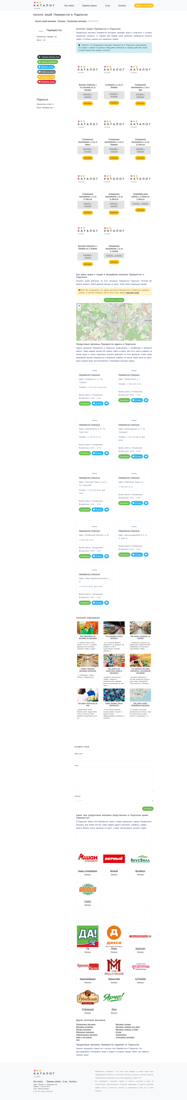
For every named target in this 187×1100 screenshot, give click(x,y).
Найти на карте (47, 72)
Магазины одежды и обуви (127, 1029)
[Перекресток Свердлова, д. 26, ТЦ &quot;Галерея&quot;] (112, 323)
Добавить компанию (144, 5)
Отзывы (98, 403)
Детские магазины (83, 1029)
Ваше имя (79, 753)
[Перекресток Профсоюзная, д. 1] (115, 313)
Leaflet (149, 340)
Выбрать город (47, 67)
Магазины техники (123, 1024)
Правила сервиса (89, 5)
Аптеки (118, 1032)
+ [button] (79, 305)
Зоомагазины (121, 1035)
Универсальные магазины (87, 1035)
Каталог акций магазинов (45, 21)
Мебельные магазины (85, 1032)
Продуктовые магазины (77, 21)
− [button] (79, 309)
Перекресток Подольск (89, 375)
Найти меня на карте (114, 300)
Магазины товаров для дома (128, 1027)
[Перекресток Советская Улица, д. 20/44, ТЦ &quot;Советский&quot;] (114, 322)
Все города (69, 5)
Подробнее (84, 403)
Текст (76, 765)
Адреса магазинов (49, 62)
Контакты (122, 5)
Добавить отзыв (48, 82)
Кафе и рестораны (84, 1037)
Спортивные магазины (125, 1037)
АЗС (78, 1040)
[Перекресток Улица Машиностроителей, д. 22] (118, 328)
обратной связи (132, 293)
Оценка (78, 796)
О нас (107, 5)
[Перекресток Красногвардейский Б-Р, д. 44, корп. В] (106, 321)
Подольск (61, 21)
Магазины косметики (84, 1027)
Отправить (148, 809)
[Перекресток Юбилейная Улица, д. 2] (107, 325)
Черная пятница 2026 (50, 57)
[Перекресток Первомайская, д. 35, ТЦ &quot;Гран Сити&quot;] (112, 339)
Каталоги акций (47, 77)
